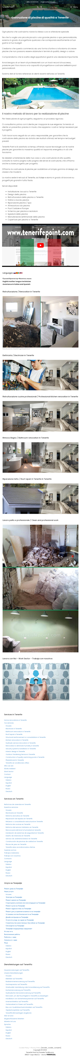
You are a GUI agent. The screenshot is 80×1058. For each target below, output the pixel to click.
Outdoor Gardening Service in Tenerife (20, 754)
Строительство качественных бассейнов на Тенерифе (25, 923)
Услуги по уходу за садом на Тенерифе (20, 920)
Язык (6, 943)
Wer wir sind (8, 1016)
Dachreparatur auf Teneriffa (16, 984)
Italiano (8, 780)
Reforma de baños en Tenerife (17, 816)
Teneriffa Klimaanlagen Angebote (18, 1013)
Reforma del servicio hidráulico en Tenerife (22, 827)
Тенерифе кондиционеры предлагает (19, 929)
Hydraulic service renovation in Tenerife (21, 743)
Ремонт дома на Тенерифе (13, 889)
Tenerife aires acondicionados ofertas (20, 847)
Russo (8, 789)
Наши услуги (8, 891)
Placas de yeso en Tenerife (16, 844)
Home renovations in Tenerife (15, 720)
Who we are (8, 766)
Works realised (9, 768)
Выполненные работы (12, 934)
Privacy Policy (36, 1048)
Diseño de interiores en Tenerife (18, 836)
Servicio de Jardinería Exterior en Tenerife (21, 839)
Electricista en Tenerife (14, 813)
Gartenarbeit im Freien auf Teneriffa (19, 1004)
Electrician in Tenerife (14, 729)
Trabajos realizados (11, 853)
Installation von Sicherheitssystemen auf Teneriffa (25, 998)
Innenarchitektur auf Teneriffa (17, 1001)
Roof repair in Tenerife (14, 734)
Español (9, 783)
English (8, 786)
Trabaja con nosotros (12, 856)
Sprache (7, 1024)
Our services (9, 723)
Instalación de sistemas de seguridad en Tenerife (25, 833)
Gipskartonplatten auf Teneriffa (18, 1010)
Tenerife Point (8, 7)
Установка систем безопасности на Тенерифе (22, 914)
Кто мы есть (8, 931)
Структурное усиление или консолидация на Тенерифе (25, 903)
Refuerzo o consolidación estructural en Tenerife (24, 821)
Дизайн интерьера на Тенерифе (17, 917)
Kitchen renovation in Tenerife (17, 740)
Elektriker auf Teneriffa (14, 979)
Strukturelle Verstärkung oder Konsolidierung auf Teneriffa (28, 987)
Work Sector (8, 771)
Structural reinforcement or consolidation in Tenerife (26, 737)
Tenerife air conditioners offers (17, 763)
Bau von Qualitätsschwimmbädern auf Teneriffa (24, 1007)
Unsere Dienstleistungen (13, 973)
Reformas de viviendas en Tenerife (17, 804)
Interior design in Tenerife (15, 751)
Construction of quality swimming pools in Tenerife (25, 757)
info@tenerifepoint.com (48, 2)
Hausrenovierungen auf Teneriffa (16, 970)
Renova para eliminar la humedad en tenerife (23, 830)
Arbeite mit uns (10, 1021)
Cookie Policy (24, 1048)
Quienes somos (10, 850)
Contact (7, 774)
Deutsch (9, 791)
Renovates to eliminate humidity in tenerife (22, 746)
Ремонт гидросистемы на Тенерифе (18, 908)
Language (8, 777)
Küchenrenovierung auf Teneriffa (18, 990)
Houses (8, 726)
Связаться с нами (10, 940)
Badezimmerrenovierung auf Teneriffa (20, 981)
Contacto (8, 858)
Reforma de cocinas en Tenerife (18, 824)
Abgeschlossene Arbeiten (14, 1019)
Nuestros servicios (11, 807)
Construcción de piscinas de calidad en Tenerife (24, 841)
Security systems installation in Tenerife (21, 749)
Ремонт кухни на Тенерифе (15, 906)
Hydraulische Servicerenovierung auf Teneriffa (23, 993)
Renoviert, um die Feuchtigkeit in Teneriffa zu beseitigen (27, 996)
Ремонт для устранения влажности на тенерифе (23, 911)
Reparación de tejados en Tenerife (19, 819)
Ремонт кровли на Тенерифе (16, 900)
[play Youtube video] (40, 245)
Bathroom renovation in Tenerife (18, 731)
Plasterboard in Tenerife (15, 760)
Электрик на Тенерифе (14, 897)
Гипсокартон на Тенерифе (15, 926)
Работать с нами (10, 937)
